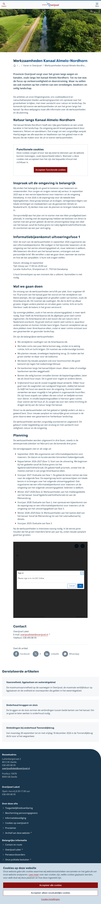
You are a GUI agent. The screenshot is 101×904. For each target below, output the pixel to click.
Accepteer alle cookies (50, 885)
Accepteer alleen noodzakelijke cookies (50, 892)
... (19, 65)
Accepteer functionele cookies (51, 169)
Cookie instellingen (50, 899)
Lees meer (34, 874)
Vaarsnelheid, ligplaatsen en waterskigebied (30, 682)
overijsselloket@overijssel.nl (16, 768)
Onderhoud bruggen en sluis (22, 705)
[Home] (14, 65)
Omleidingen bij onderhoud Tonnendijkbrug (30, 728)
